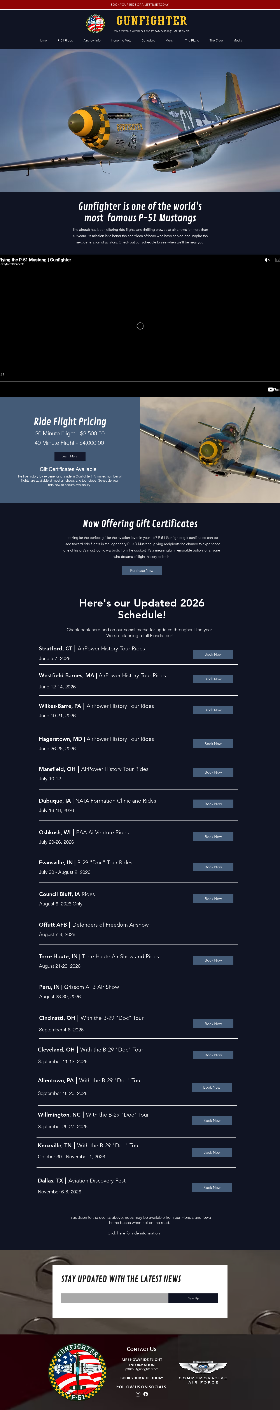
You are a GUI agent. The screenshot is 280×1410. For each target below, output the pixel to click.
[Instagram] (138, 1394)
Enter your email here (76, 1290)
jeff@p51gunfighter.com (141, 1369)
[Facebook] (146, 1394)
